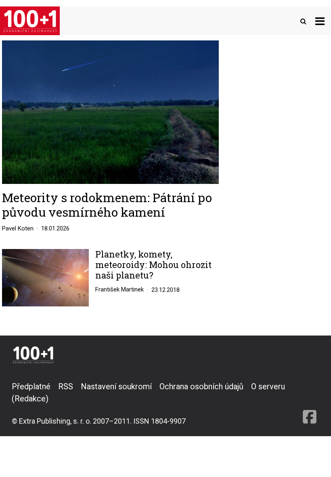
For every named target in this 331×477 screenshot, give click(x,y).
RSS (65, 386)
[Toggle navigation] (320, 21)
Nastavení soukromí (116, 386)
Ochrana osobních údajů (201, 386)
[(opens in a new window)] (309, 403)
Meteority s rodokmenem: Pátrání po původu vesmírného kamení (107, 205)
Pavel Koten (18, 228)
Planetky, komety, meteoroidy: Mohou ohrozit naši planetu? (153, 265)
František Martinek (119, 289)
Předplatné (31, 386)
